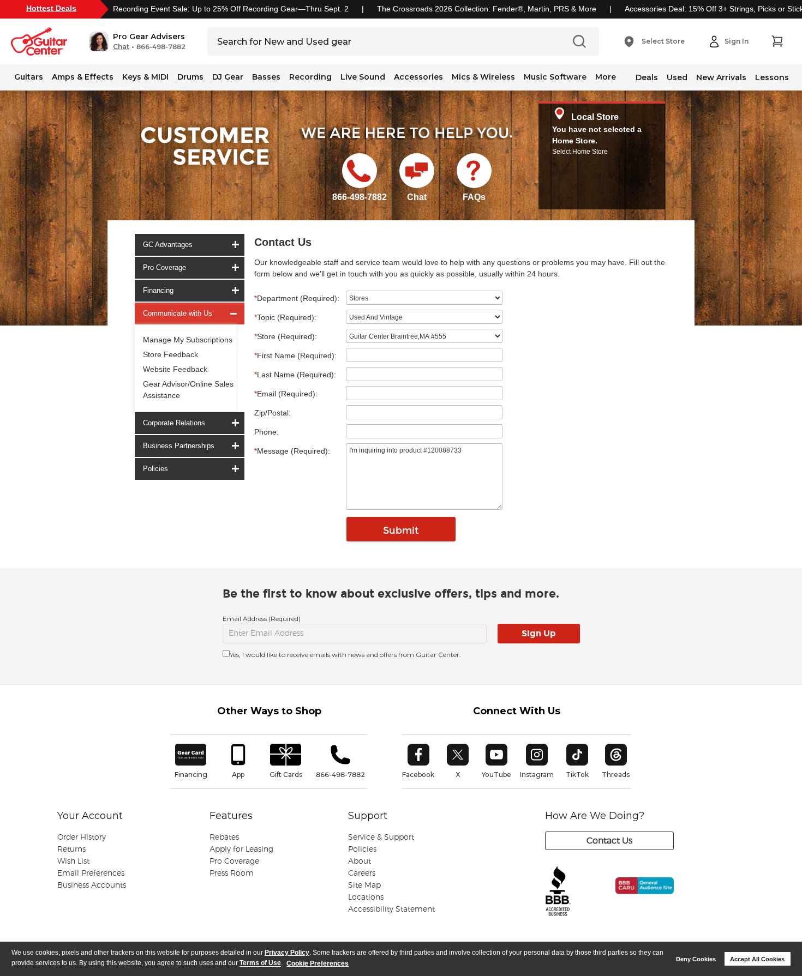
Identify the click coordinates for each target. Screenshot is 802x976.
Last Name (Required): (295, 374)
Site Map (364, 885)
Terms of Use (260, 963)
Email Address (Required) (262, 618)
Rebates (224, 837)
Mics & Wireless (483, 77)
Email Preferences (90, 873)
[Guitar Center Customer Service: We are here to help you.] (204, 160)
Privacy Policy (287, 952)
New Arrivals (721, 77)
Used (677, 77)
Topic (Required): (285, 317)
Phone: (266, 431)
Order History (81, 837)
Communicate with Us (177, 313)
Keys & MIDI (145, 77)
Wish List (73, 861)
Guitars (28, 77)
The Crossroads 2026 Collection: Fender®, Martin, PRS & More (486, 8)
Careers (361, 873)
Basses (266, 77)
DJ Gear (227, 77)
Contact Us (609, 840)
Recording (310, 77)
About (359, 861)
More (605, 77)
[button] (137, 41)
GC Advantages (168, 244)
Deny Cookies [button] (696, 959)
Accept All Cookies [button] (757, 959)
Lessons (772, 77)
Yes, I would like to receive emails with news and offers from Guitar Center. (345, 654)
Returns (71, 849)
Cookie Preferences (317, 963)
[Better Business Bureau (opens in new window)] (558, 891)
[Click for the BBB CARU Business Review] (637, 897)
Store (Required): (285, 336)
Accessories (418, 77)
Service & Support (381, 837)
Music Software (555, 77)
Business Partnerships (178, 446)
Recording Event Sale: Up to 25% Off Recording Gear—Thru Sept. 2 (231, 8)
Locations (366, 897)
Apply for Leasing (241, 849)
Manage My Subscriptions (187, 339)
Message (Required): (292, 451)
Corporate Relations (174, 423)
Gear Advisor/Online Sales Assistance (188, 389)
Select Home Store (580, 151)
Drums (190, 77)
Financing (158, 290)
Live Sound (362, 77)
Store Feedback (170, 354)
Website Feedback (175, 369)
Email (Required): (286, 393)
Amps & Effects (82, 77)
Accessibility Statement (391, 909)
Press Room (232, 873)
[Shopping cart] (777, 41)
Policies (155, 469)
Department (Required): (296, 298)
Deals (647, 77)
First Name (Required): (295, 355)
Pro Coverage (164, 267)
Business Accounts (91, 885)
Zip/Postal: (272, 412)
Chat (121, 47)
